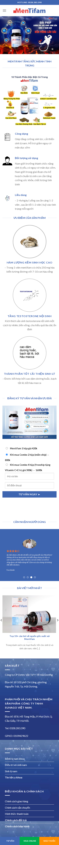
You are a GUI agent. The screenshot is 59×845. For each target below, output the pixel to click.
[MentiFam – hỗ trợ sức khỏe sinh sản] (29, 10)
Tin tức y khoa (13, 777)
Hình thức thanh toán (17, 813)
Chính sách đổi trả (16, 820)
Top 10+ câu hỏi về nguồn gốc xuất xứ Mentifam (30, 637)
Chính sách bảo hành (17, 826)
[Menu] (4, 10)
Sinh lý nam (11, 771)
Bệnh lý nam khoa (15, 758)
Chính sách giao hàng (16, 801)
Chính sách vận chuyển (17, 807)
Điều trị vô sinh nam (16, 764)
